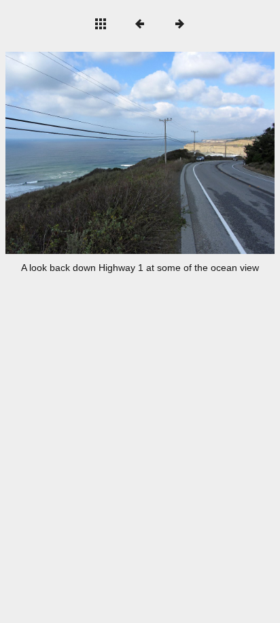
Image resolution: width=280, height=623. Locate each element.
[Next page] (194, 153)
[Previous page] (59, 153)
